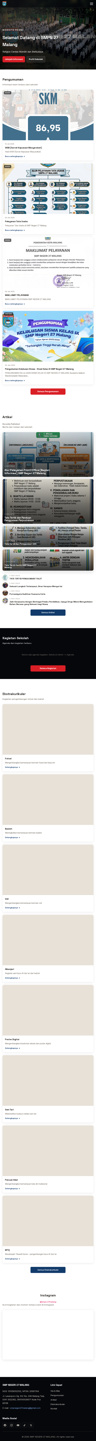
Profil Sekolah (36, 59)
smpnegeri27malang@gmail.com (25, 1408)
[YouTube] (18, 1425)
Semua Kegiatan (48, 668)
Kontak (53, 1408)
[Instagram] (11, 1425)
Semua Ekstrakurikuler (48, 1270)
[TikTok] (24, 1425)
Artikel (53, 1400)
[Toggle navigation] (91, 4)
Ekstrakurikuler (57, 1404)
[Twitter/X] (31, 1425)
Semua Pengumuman (48, 391)
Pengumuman (57, 1395)
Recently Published (11, 424)
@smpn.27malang (48, 1302)
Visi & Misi (55, 1391)
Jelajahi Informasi (14, 59)
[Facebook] (5, 1425)
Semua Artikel (48, 612)
